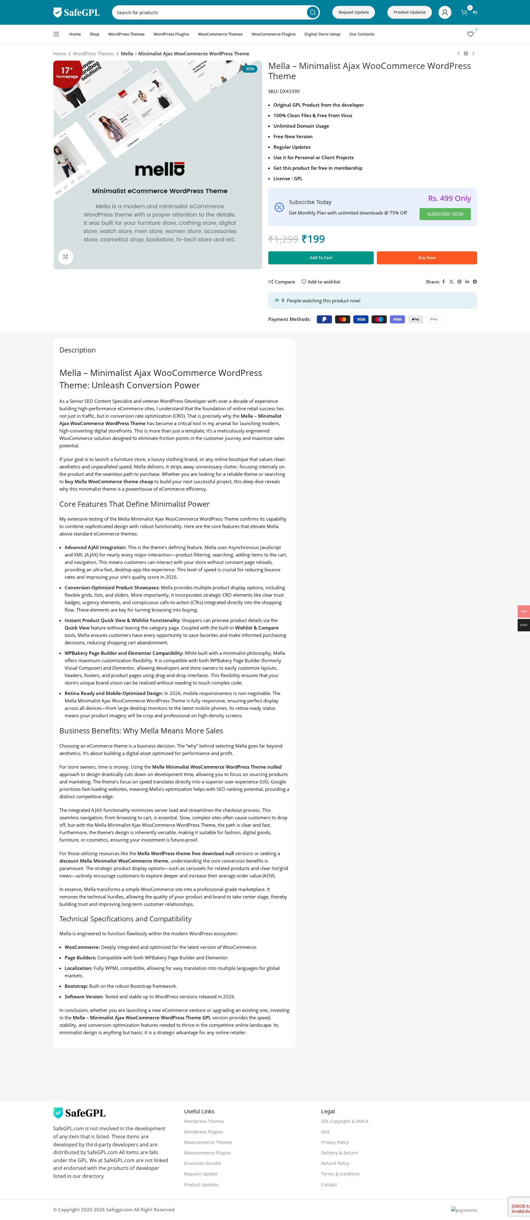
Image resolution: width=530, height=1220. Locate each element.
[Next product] (473, 54)
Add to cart (321, 257)
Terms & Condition (340, 1174)
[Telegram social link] (475, 282)
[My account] (445, 12)
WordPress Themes (93, 53)
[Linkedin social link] (467, 282)
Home (59, 53)
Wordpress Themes (204, 1121)
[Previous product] (458, 54)
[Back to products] (466, 54)
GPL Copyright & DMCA (344, 1121)
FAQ (325, 1132)
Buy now (427, 257)
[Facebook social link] (443, 282)
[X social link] (451, 282)
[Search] (313, 12)
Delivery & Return (339, 1153)
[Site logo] (76, 12)
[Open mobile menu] (56, 34)
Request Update (353, 12)
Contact (329, 1185)
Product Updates (201, 1185)
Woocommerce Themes (208, 1142)
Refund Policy (335, 1163)
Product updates (410, 12)
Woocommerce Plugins (207, 1153)
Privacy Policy (335, 1142)
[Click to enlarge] (65, 256)
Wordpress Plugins (203, 1132)
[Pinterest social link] (459, 282)
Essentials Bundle (202, 1163)
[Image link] (79, 1112)
